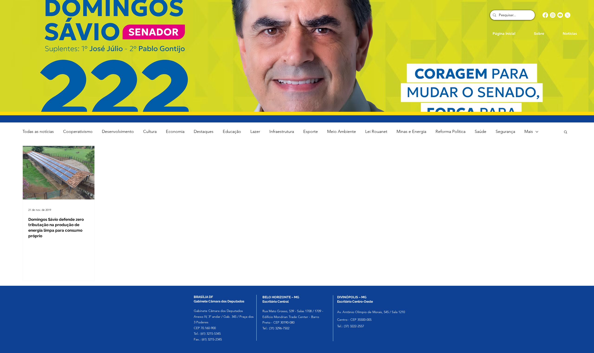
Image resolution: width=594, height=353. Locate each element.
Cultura (150, 131)
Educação (232, 131)
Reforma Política (450, 131)
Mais (528, 131)
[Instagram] (552, 15)
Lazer (255, 131)
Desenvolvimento (118, 131)
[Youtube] (560, 15)
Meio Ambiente (341, 131)
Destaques (203, 131)
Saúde (480, 131)
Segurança (505, 131)
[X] (567, 15)
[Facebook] (545, 15)
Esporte (310, 131)
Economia (175, 131)
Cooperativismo (78, 131)
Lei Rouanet (376, 131)
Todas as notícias (38, 131)
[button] (565, 132)
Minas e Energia (411, 131)
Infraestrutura (281, 131)
